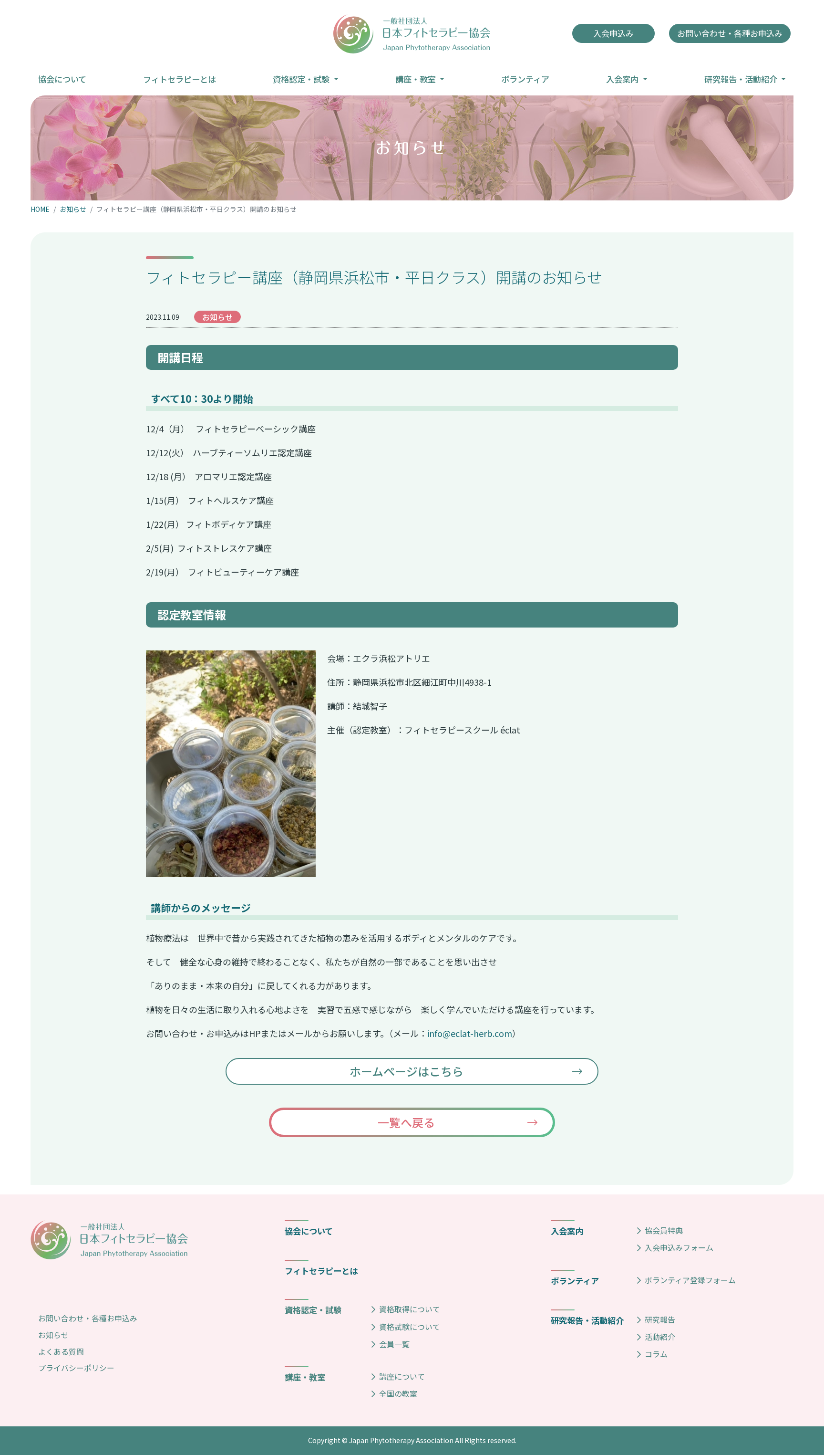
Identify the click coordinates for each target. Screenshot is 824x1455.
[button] (305, 79)
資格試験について (409, 1326)
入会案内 (567, 1231)
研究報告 (660, 1319)
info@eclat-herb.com (469, 1033)
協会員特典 (664, 1230)
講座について (402, 1376)
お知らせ (73, 209)
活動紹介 (660, 1336)
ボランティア (575, 1281)
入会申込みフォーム (679, 1247)
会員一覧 (394, 1344)
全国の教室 (398, 1393)
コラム (656, 1354)
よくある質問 (61, 1351)
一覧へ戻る (406, 1122)
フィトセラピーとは (321, 1271)
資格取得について (409, 1309)
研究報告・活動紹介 (587, 1320)
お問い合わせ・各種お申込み (87, 1318)
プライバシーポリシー (76, 1367)
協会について (309, 1231)
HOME (40, 209)
